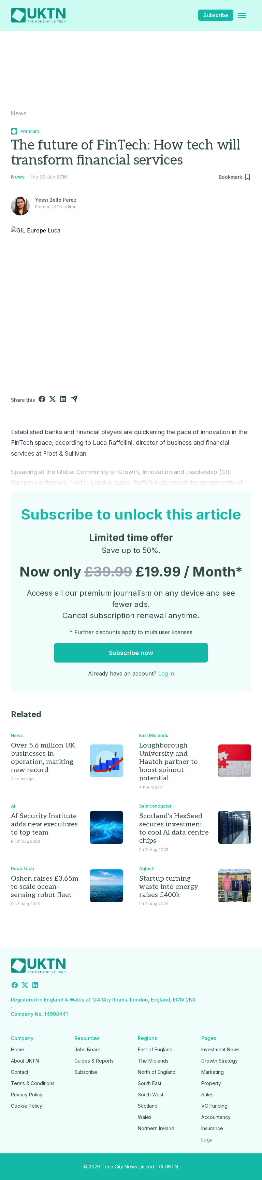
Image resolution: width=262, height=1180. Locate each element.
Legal (207, 1139)
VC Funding (214, 1106)
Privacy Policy (27, 1094)
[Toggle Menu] (242, 15)
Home (17, 1049)
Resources (87, 1038)
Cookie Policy (26, 1106)
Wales (144, 1117)
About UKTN (25, 1061)
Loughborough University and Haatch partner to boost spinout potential (168, 761)
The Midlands (153, 1061)
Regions (147, 1038)
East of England (155, 1049)
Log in (166, 673)
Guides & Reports (94, 1061)
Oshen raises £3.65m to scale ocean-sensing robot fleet (44, 887)
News (19, 113)
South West (150, 1094)
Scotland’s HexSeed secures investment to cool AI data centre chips (174, 828)
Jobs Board (87, 1049)
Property (211, 1083)
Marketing (212, 1072)
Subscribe (215, 15)
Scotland (148, 1106)
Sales (207, 1094)
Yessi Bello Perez (55, 200)
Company (22, 1038)
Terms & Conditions (33, 1083)
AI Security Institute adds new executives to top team (44, 824)
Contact (19, 1072)
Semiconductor (155, 806)
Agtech (147, 868)
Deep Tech (22, 868)
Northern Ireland (156, 1128)
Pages (208, 1038)
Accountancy (216, 1117)
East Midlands (153, 735)
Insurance (212, 1128)
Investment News (220, 1049)
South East (149, 1083)
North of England (157, 1072)
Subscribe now (131, 652)
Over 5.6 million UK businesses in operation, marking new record (43, 757)
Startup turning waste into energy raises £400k (168, 887)
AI (13, 806)
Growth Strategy (219, 1061)
